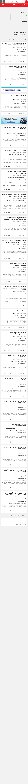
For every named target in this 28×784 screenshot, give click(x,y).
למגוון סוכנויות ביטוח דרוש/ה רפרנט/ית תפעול (17, 172)
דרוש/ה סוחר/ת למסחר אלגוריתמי (15, 311)
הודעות (12, 2)
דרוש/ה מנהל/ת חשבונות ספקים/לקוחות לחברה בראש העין (15, 333)
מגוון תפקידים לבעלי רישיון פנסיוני (15, 150)
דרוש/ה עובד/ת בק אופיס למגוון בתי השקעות (14, 128)
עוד (2, 6)
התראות (14, 6)
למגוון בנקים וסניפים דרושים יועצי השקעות (15, 356)
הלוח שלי (19, 6)
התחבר (2, 2)
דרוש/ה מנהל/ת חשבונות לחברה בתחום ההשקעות (15, 264)
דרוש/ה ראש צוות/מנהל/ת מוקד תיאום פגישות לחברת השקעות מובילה (14, 241)
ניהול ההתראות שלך (21, 524)
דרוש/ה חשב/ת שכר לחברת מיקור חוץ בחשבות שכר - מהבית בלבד (14, 44)
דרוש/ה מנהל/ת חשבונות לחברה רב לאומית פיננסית (14, 67)
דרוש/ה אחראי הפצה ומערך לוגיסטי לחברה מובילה (15, 470)
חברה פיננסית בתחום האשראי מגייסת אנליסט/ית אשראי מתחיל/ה (15, 218)
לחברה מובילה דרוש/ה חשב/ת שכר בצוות (15, 379)
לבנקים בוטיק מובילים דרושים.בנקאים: (19, 425)
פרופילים (17, 2)
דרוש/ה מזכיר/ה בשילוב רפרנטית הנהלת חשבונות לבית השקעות (15, 493)
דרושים (22, 2)
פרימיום (7, 2)
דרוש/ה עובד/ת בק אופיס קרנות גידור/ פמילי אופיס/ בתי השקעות (14, 195)
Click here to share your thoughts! (14, 90)
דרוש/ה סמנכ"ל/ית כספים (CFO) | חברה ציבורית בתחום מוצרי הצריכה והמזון (14, 288)
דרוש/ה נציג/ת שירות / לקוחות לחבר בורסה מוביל (14, 402)
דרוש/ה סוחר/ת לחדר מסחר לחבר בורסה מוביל (15, 96)
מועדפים (8, 6)
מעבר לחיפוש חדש (21, 520)
